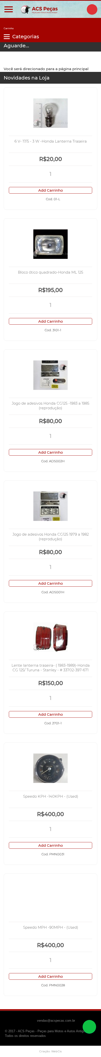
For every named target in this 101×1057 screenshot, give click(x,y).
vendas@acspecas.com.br (56, 1020)
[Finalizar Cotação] (8, 25)
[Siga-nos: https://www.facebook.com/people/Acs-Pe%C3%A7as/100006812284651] (92, 9)
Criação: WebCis (50, 1051)
